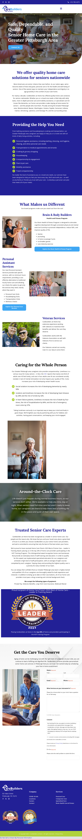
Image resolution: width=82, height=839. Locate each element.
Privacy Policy (59, 743)
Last (65, 673)
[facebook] (3, 2)
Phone (68, 680)
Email (51, 680)
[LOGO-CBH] (12, 6)
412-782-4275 (75, 2)
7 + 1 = (51, 749)
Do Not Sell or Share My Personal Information (16, 838)
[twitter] (6, 2)
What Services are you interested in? (61, 688)
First (48, 673)
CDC (45, 374)
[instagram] (9, 2)
